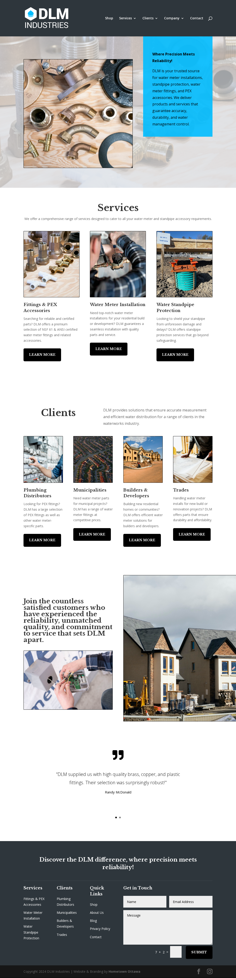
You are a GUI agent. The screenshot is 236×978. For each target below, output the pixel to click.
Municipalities (67, 912)
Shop (109, 18)
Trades (62, 934)
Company (172, 18)
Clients (147, 18)
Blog (93, 920)
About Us (97, 912)
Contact (196, 18)
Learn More (42, 355)
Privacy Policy (100, 928)
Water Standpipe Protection (31, 932)
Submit (199, 952)
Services (125, 18)
